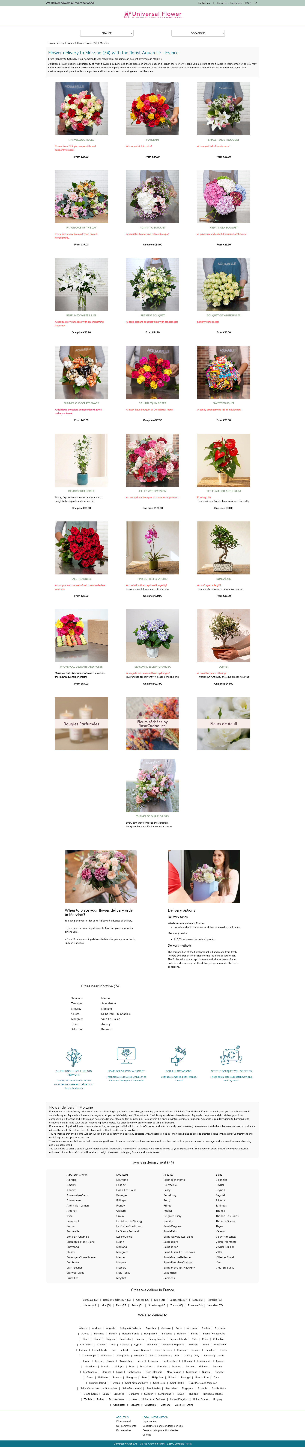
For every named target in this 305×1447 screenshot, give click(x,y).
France (70, 43)
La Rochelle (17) (178, 1300)
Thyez (75, 1024)
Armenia (166, 1328)
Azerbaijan (220, 1328)
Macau (219, 1361)
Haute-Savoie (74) (87, 43)
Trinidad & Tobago (213, 1394)
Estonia (83, 1350)
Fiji (113, 1350)
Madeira (105, 1366)
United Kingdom (179, 1399)
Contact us (204, 3)
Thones (220, 1211)
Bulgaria (110, 1339)
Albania (83, 1328)
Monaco (217, 1366)
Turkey (100, 1399)
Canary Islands (157, 1339)
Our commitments (126, 1426)
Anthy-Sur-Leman (78, 1205)
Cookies (146, 1434)
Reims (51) (137, 1305)
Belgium (181, 1333)
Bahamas (99, 1333)
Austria (206, 1328)
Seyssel (220, 1195)
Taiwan (180, 1394)
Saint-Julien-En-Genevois (179, 1252)
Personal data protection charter (160, 1430)
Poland (172, 1377)
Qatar (217, 1377)
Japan (220, 1355)
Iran (177, 1355)
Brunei (97, 1339)
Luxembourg (204, 1361)
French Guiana (141, 1350)
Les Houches (124, 1236)
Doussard (122, 1174)
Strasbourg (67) (157, 1305)
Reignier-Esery (172, 1216)
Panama (117, 1377)
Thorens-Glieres (225, 1221)
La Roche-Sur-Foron (129, 1226)
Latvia (140, 1361)
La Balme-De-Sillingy (129, 1221)
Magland (106, 1009)
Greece (223, 1350)
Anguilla (110, 1328)
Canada (140, 1339)
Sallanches (170, 1273)
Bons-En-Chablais (78, 1236)
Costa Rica (86, 1344)
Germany (196, 1350)
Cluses (75, 1014)
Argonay (72, 1211)
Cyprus (138, 1344)
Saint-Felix (170, 1231)
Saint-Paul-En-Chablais (115, 1014)
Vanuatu (135, 1405)
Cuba (112, 1344)
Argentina (151, 1328)
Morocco (106, 1372)
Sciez (219, 1174)
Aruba (178, 1328)
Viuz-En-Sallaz (110, 1019)
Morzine (104, 43)
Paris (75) (121, 1305)
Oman (90, 1377)
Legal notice (149, 1421)
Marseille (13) (215, 1300)
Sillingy (220, 1200)
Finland (124, 1350)
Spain (106, 1394)
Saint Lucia (159, 1383)
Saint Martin (177, 1383)
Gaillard (121, 1211)
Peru (144, 1377)
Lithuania (187, 1361)
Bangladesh (150, 1333)
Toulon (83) (177, 1305)
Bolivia (194, 1333)
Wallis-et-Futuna (184, 1405)
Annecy (105, 1024)
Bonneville (73, 1231)
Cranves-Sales (75, 1273)
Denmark (152, 1344)
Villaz (219, 1252)
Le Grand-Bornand (127, 1231)
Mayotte (176, 1366)
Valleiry (220, 1231)
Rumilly (168, 1221)
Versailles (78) (215, 1305)
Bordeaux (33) (90, 1300)
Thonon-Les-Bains (227, 1216)
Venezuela (150, 1405)
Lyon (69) (197, 1300)
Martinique (146, 1366)
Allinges (71, 1180)
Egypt (206, 1344)
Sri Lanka (119, 1394)
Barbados (167, 1333)
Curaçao (124, 1344)
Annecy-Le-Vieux (77, 1195)
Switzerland (164, 1394)
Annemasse (74, 1200)
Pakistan (103, 1377)
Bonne (70, 1226)
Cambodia (125, 1339)
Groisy (120, 1216)
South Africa (219, 1388)
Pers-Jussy (169, 1195)
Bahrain (113, 1333)
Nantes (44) (90, 1305)
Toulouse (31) (195, 1305)
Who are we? (123, 1421)
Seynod (220, 1190)
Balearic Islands (130, 1333)
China (205, 1339)
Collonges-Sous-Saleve (81, 1257)
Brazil (86, 1339)
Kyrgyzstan (125, 1361)
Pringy (167, 1205)
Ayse (70, 1216)
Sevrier (220, 1185)
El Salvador (220, 1344)
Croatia (101, 1344)
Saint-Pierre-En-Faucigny (179, 1267)
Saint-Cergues (172, 1226)
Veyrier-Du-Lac (225, 1247)
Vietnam (165, 1405)
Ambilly (71, 1185)
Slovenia (202, 1388)
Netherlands (134, 1372)
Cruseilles (72, 1278)
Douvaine (122, 1180)
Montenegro (90, 1372)
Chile (194, 1339)
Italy (197, 1355)
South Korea (91, 1394)
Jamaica (208, 1355)
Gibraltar (210, 1350)
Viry (218, 1262)
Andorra (96, 1328)
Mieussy (76, 1009)
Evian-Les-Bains (126, 1190)
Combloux (73, 1262)
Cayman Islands (178, 1339)
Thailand (193, 1394)
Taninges (76, 1003)
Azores (85, 1333)
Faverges (121, 1195)
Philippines (157, 1377)
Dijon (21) (159, 1300)
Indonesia (164, 1355)
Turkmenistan (116, 1399)
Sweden (148, 1394)
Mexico (190, 1366)
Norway (219, 1372)
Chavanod (73, 1247)
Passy (167, 1190)
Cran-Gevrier (74, 1267)
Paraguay (131, 1377)
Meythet (121, 1278)
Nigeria (206, 1372)
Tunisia (88, 1399)
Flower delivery (55, 43)
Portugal (185, 1377)
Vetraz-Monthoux (226, 1242)
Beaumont (73, 1221)
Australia (192, 1328)
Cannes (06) (142, 1300)
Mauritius (162, 1366)
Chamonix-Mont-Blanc (80, 1242)
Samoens (77, 998)
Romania (115, 1383)
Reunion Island (97, 1383)
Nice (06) (106, 1305)
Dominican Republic (173, 1344)
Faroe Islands (99, 1350)
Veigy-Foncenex (226, 1236)
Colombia (218, 1339)
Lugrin (120, 1242)
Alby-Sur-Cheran (77, 1174)
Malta (132, 1366)
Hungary (139, 1355)
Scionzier (77, 1029)
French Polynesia (163, 1350)
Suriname (134, 1394)
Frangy (120, 1205)
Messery (121, 1267)
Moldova (203, 1366)
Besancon (107, 1029)
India (151, 1355)
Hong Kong (123, 1355)
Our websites (123, 1430)
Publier (167, 1211)
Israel (187, 1355)
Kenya (98, 1361)
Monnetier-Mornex (174, 1180)
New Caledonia (154, 1372)
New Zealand (174, 1372)
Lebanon (153, 1361)
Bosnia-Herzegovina (214, 1333)
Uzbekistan (119, 1405)
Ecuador (193, 1344)
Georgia (181, 1350)
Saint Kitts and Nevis (136, 1383)
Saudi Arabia (153, 1388)
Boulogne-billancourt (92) (117, 1300)
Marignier (77, 1019)
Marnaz (105, 998)
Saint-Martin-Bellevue (177, 1257)
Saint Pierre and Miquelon (203, 1383)
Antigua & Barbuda (130, 1328)
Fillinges (121, 1200)
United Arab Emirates (153, 1399)
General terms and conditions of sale (162, 1426)
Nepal (119, 1372)
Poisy (166, 1200)
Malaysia (119, 1366)
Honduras (106, 1355)
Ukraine (133, 1399)
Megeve (121, 1262)
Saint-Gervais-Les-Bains (178, 1236)
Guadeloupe (89, 1355)
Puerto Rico (202, 1377)
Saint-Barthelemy (132, 1388)
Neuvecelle (170, 1185)
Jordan (86, 1361)
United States (200, 1399)
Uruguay (217, 1399)
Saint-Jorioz (170, 1247)
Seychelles (171, 1388)
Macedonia (90, 1366)
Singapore (187, 1388)
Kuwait (111, 1361)
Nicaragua (191, 1372)
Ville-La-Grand (225, 1257)
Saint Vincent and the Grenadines (98, 1388)
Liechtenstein (170, 1361)
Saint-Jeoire (108, 1003)
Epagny (120, 1185)
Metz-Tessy (123, 1273)
